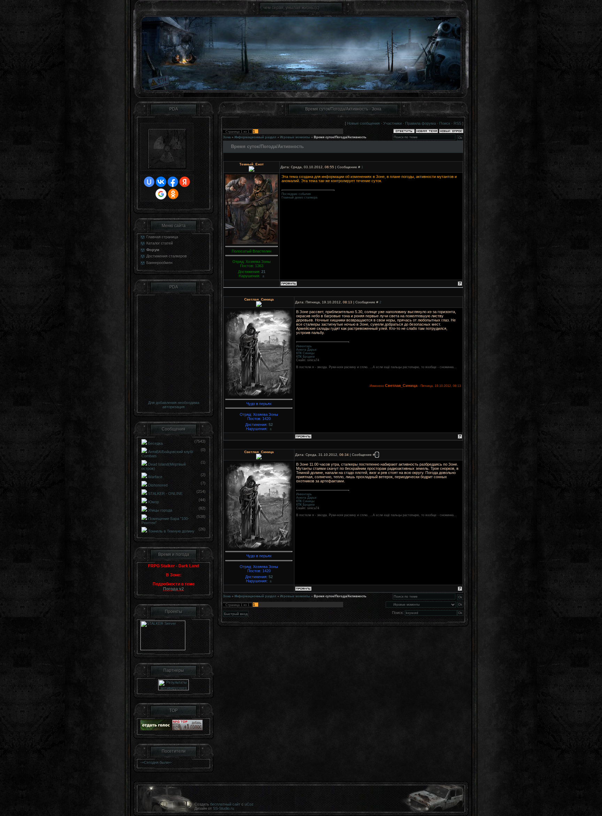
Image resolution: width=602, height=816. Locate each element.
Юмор (153, 502)
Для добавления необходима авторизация (173, 405)
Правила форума (420, 123)
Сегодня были (156, 762)
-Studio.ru (226, 808)
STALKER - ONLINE (165, 493)
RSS (457, 123)
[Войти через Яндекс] (184, 182)
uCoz (249, 804)
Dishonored (158, 485)
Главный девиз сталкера (299, 197)
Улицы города (160, 510)
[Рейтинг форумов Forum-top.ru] (155, 729)
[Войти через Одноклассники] (173, 194)
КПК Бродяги (305, 356)
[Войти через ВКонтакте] (161, 182)
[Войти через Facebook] (173, 182)
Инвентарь (304, 346)
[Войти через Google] (161, 194)
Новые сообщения (363, 123)
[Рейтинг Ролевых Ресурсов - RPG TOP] (187, 729)
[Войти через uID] (149, 182)
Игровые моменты (295, 137)
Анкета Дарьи (306, 349)
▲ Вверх (588, 12)
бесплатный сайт (225, 804)
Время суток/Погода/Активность (340, 137)
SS (215, 808)
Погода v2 (173, 588)
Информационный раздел (255, 137)
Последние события (296, 194)
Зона (227, 137)
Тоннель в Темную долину (171, 531)
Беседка (155, 443)
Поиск (444, 123)
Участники (392, 123)
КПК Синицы (305, 353)
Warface (155, 477)
